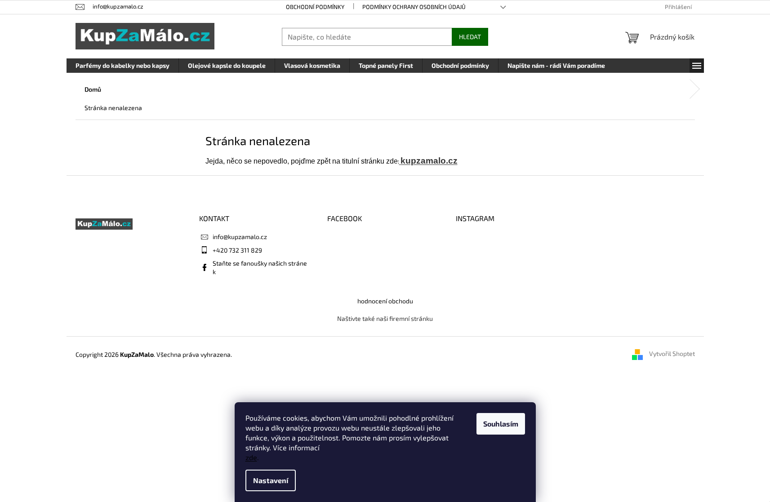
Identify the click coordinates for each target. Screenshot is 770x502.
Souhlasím (500, 423)
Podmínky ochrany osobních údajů (414, 6)
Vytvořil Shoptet (672, 354)
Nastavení (270, 480)
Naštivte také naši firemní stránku (385, 318)
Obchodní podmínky (315, 6)
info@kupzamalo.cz (240, 236)
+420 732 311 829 (237, 250)
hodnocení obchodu (385, 301)
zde (251, 457)
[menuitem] (122, 65)
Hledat (470, 36)
